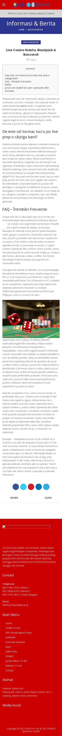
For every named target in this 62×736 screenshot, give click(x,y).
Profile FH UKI (13, 627)
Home (21, 29)
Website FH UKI (14, 665)
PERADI (10, 656)
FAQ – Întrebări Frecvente (18, 81)
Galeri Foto (11, 651)
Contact (10, 670)
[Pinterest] (31, 487)
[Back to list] (31, 497)
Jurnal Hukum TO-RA (16, 660)
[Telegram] (46, 487)
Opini (8, 646)
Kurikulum (11, 637)
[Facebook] (16, 487)
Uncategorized (35, 29)
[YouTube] (14, 715)
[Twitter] (23, 487)
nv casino (21, 105)
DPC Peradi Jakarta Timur (19, 632)
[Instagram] (9, 715)
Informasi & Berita (15, 642)
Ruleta (8, 84)
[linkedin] (38, 487)
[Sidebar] (4, 225)
